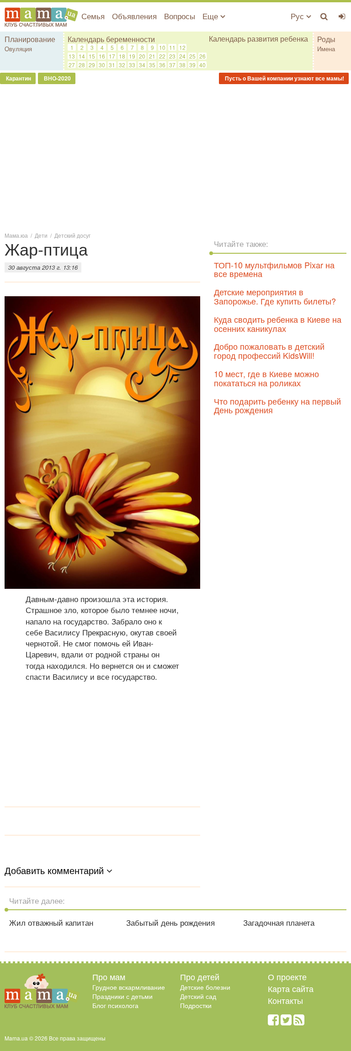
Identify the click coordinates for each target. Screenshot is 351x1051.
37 (172, 64)
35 (152, 64)
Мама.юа (16, 235)
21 (152, 56)
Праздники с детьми (122, 996)
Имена (326, 48)
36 (162, 64)
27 (72, 64)
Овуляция (18, 48)
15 (92, 56)
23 (172, 56)
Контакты (285, 1000)
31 (112, 64)
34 (142, 64)
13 (72, 56)
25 (192, 56)
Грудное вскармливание (128, 987)
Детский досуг (72, 235)
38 (182, 64)
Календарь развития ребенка (258, 39)
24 (182, 56)
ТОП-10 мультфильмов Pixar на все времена (274, 269)
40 (202, 64)
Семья (93, 15)
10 (162, 47)
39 (192, 64)
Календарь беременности (111, 39)
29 (92, 64)
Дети (41, 235)
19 (132, 56)
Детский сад (198, 996)
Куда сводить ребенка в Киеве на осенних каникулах (277, 323)
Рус (298, 15)
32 (122, 64)
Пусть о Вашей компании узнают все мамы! (283, 78)
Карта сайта (291, 988)
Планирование (30, 39)
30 (102, 64)
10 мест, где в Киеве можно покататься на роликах (266, 378)
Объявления (134, 15)
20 (142, 56)
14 (82, 56)
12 (182, 47)
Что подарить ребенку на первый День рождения (277, 405)
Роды (326, 39)
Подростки (196, 1005)
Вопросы (179, 15)
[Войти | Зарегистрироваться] (342, 16)
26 (202, 56)
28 (82, 64)
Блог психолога (115, 1005)
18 (122, 56)
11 (172, 47)
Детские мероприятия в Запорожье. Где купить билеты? (275, 296)
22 (162, 56)
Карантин (18, 78)
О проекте (287, 976)
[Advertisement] (175, 157)
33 (132, 64)
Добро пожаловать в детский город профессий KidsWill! (269, 350)
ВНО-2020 (57, 78)
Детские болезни (205, 987)
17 (112, 56)
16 (102, 56)
